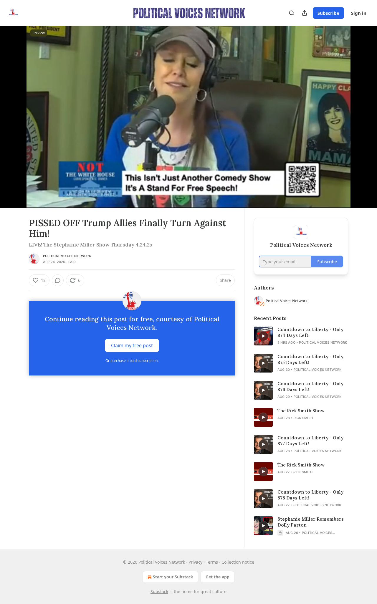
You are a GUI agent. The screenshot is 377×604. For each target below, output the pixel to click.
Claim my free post (132, 345)
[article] (301, 336)
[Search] (291, 13)
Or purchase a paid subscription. (131, 360)
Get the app (217, 577)
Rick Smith (303, 418)
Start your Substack (173, 577)
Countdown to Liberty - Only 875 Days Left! (310, 359)
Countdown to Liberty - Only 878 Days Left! (310, 495)
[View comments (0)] (363, 117)
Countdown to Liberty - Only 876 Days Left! (310, 386)
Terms (212, 562)
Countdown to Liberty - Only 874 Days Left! (310, 332)
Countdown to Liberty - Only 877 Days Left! (310, 440)
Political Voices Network (67, 256)
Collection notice (237, 562)
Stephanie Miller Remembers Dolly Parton (310, 522)
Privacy (195, 562)
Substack (159, 591)
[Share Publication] (304, 13)
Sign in (358, 13)
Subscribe (328, 13)
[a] (263, 336)
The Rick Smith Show (301, 410)
